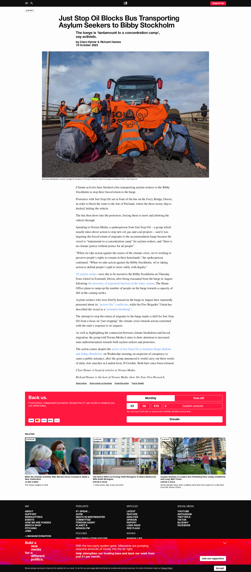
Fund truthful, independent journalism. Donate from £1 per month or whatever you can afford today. (71, 404)
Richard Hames (110, 42)
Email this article (122, 383)
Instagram (185, 514)
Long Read (133, 525)
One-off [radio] (198, 398)
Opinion (132, 519)
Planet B (81, 525)
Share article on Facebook (101, 383)
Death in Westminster (90, 517)
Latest (131, 511)
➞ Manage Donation (38, 536)
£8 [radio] (144, 406)
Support (30, 514)
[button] (27, 3)
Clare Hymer (88, 42)
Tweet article (81, 383)
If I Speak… (83, 511)
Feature (132, 514)
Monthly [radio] (150, 398)
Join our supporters (213, 558)
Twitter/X (184, 517)
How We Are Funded (38, 522)
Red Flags (133, 528)
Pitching (31, 528)
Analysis (132, 517)
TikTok (182, 519)
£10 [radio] (156, 406)
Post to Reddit (138, 383)
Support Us (218, 3)
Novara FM (83, 528)
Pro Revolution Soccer (91, 538)
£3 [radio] (132, 406)
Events (29, 519)
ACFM (79, 514)
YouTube (183, 511)
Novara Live (134, 538)
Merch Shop (33, 525)
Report (132, 522)
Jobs (28, 531)
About (29, 511)
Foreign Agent (85, 522)
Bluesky (183, 522)
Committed (83, 519)
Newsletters (33, 517)
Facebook (184, 525)
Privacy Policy (167, 568)
